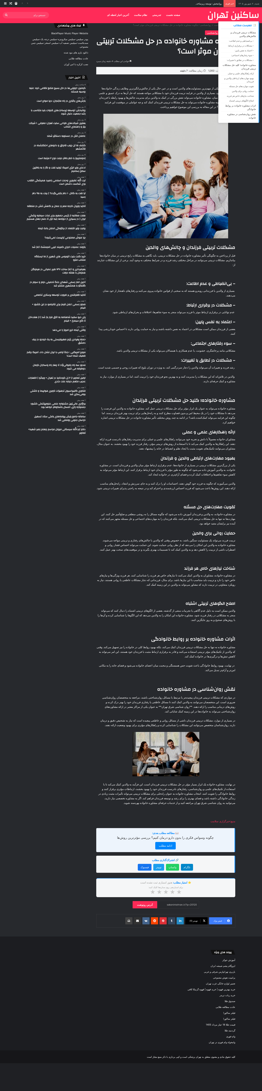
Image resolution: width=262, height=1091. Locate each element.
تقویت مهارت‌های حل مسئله (241, 86)
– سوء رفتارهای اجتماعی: (242, 55)
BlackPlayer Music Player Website (69, 33)
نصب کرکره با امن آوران (76, 64)
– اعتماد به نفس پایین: (244, 50)
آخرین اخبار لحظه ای (118, 15)
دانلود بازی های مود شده (76, 52)
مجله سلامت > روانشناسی (213, 24)
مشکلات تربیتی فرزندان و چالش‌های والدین (243, 34)
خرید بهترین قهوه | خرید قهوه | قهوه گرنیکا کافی (211, 989)
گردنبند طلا (230, 1030)
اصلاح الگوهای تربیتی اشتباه (241, 100)
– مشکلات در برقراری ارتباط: (241, 45)
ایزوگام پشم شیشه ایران (222, 965)
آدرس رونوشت (145, 904)
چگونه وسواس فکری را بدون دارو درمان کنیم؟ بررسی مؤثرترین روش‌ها (165, 837)
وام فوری (230, 1036)
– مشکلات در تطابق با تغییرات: (240, 60)
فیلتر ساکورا (229, 1012)
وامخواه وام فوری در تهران (222, 1042)
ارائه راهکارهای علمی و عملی (241, 73)
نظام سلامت (140, 15)
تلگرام (187, 867)
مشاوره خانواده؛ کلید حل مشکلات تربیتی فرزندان (239, 67)
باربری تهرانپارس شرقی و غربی (219, 971)
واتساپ (172, 867)
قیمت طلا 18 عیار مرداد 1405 (220, 1024)
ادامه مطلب (165, 845)
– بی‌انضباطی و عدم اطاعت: (241, 41)
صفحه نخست (173, 15)
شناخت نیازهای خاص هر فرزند (240, 96)
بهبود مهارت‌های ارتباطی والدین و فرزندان (239, 80)
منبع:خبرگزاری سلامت (222, 821)
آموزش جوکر (228, 960)
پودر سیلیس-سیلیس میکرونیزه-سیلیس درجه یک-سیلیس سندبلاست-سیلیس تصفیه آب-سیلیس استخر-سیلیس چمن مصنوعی (59, 43)
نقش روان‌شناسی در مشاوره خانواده (241, 116)
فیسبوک (144, 867)
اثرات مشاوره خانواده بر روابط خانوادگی (240, 107)
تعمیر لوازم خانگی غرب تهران (220, 983)
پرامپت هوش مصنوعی (224, 977)
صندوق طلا (230, 1001)
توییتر (158, 867)
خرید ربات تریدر (227, 995)
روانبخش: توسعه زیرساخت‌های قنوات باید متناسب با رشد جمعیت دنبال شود (184, 3)
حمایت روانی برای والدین (243, 91)
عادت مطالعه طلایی (78, 58)
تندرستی (156, 15)
